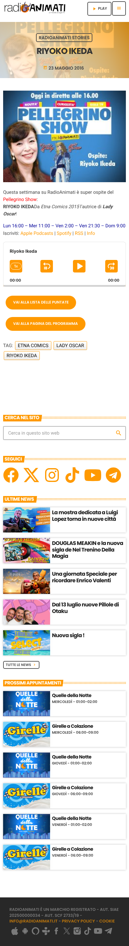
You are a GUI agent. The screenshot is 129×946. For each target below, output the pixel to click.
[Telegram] (113, 475)
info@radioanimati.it (33, 921)
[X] (31, 475)
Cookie (107, 921)
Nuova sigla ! (68, 635)
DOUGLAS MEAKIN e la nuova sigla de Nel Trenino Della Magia (87, 549)
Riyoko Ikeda (22, 355)
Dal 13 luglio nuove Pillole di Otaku (85, 608)
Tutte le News (21, 664)
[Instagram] (52, 475)
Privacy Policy (78, 921)
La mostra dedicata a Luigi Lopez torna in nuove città (85, 515)
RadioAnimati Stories (64, 37)
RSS (79, 233)
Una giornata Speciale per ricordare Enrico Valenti (84, 577)
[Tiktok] (72, 475)
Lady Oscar (70, 345)
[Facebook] (11, 475)
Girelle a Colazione (72, 726)
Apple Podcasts (36, 233)
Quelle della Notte (71, 696)
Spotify (64, 233)
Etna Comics (33, 345)
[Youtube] (93, 475)
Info (91, 233)
